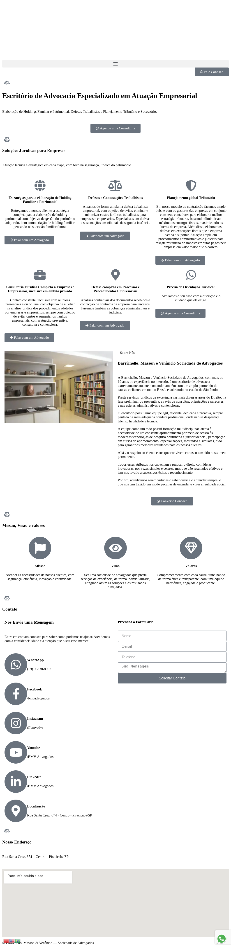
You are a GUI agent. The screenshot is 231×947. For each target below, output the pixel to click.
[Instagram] (16, 723)
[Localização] (16, 811)
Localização (36, 806)
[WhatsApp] (16, 664)
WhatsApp (35, 660)
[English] (12, 940)
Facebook (34, 689)
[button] (115, 64)
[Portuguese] (18, 940)
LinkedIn (34, 777)
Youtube (33, 748)
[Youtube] (16, 752)
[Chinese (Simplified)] (6, 940)
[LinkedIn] (16, 781)
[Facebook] (16, 694)
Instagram (35, 718)
